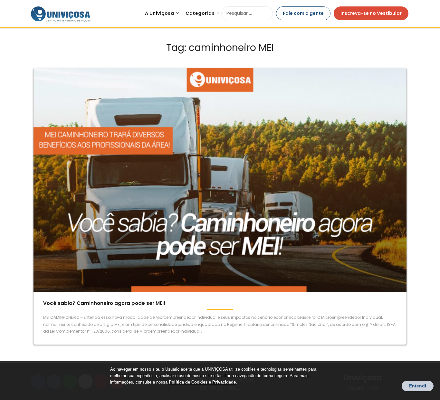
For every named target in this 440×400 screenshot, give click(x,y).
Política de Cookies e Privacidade (202, 382)
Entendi (417, 385)
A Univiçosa (159, 13)
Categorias (200, 13)
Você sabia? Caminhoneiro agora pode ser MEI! (104, 303)
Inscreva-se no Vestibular (371, 13)
